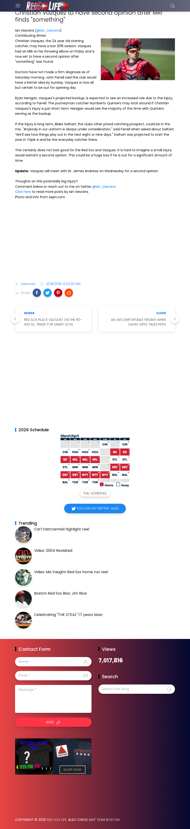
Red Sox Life (56, 819)
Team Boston (108, 819)
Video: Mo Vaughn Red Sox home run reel (71, 572)
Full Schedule (95, 493)
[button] (37, 293)
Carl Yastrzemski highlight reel (61, 529)
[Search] (172, 6)
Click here (23, 191)
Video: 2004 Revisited (53, 550)
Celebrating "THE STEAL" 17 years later (68, 614)
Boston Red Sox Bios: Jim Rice (60, 593)
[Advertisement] (95, 241)
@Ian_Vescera (48, 30)
